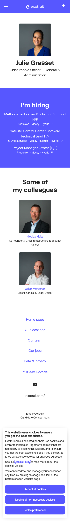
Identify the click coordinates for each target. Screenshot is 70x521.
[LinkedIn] (35, 385)
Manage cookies (35, 371)
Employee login (35, 413)
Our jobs (35, 350)
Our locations (35, 330)
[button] (63, 6)
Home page (35, 319)
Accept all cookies (35, 489)
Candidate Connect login (35, 417)
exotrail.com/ (35, 396)
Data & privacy (35, 361)
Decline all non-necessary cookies (35, 499)
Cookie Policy (22, 461)
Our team (35, 340)
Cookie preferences (35, 510)
